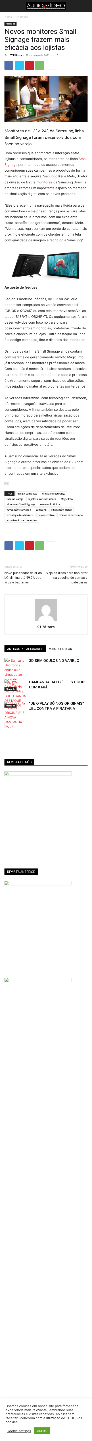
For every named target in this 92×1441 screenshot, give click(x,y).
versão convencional (71, 515)
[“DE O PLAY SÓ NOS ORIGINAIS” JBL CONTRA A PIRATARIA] (15, 719)
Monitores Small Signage (20, 504)
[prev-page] (7, 725)
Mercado (22, 16)
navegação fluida (50, 504)
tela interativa (46, 515)
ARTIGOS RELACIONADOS (25, 649)
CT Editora (16, 55)
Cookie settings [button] (19, 1431)
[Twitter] (19, 65)
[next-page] (14, 725)
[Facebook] (8, 65)
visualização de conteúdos (21, 520)
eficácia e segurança (53, 493)
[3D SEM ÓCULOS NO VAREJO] (15, 674)
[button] (7, 6)
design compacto (27, 493)
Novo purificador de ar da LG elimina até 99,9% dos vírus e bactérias (23, 577)
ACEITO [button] (42, 1431)
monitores (44, 182)
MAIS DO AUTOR (60, 649)
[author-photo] (46, 620)
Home (8, 16)
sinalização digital (61, 509)
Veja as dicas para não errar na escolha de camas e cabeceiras (67, 577)
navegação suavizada (18, 509)
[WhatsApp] (39, 65)
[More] (50, 65)
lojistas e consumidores (42, 499)
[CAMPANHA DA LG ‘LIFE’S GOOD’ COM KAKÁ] (15, 693)
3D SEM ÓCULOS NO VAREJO (54, 660)
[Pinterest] (29, 65)
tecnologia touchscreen (19, 515)
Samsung (41, 509)
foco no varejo (14, 499)
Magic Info (67, 499)
